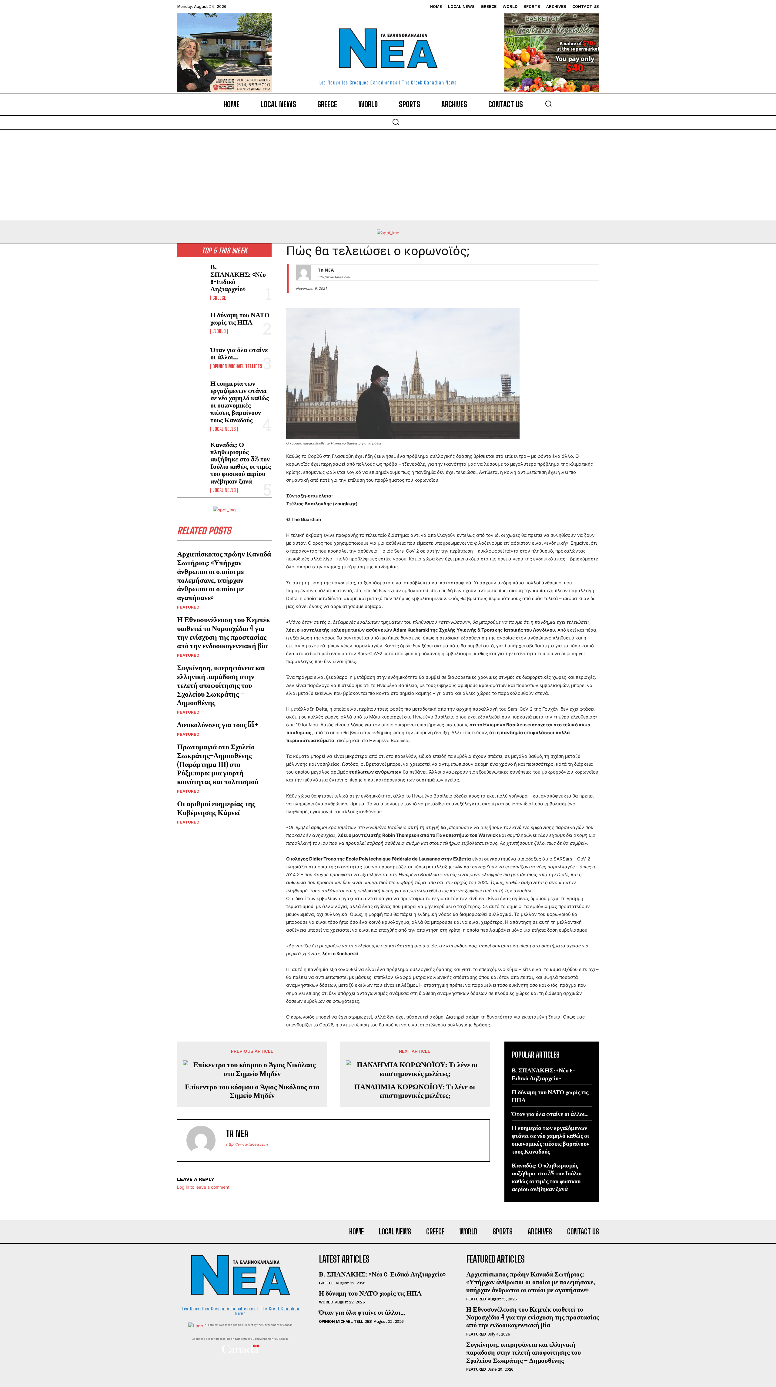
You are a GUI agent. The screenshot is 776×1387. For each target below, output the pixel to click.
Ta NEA (326, 270)
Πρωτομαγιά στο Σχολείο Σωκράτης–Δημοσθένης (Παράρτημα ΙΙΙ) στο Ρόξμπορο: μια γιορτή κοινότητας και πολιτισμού (217, 764)
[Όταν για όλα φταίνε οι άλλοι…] (191, 357)
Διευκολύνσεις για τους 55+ (217, 724)
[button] (548, 103)
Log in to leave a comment (203, 1187)
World (219, 331)
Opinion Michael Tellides (237, 366)
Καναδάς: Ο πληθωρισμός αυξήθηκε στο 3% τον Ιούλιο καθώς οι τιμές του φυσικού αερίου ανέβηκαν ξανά (240, 462)
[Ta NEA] (303, 272)
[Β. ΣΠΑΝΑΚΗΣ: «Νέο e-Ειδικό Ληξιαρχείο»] (191, 276)
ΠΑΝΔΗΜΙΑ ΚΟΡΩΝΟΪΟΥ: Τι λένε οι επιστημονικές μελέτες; (414, 1091)
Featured (188, 607)
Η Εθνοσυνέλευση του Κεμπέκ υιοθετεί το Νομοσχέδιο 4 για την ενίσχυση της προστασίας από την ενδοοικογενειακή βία (223, 632)
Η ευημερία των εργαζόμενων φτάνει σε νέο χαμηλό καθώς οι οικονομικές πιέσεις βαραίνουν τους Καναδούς (239, 401)
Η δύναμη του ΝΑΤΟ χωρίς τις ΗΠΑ (239, 318)
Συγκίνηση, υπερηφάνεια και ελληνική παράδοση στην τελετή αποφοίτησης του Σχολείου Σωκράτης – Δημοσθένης (221, 685)
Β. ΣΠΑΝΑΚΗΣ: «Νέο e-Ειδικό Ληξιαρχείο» (238, 278)
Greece (219, 298)
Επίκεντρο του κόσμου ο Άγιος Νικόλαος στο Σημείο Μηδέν (252, 1091)
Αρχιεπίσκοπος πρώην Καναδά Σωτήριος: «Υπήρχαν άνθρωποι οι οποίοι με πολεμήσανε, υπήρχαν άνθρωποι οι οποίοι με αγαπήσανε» (224, 575)
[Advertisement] (388, 175)
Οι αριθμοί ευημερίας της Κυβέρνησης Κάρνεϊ (216, 808)
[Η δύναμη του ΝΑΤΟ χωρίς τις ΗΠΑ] (191, 322)
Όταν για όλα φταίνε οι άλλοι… (239, 353)
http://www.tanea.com (334, 277)
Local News (224, 429)
